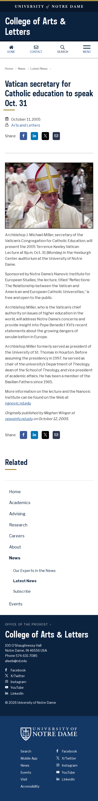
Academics (19, 502)
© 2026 (11, 702)
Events (15, 604)
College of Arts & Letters (35, 26)
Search (62, 52)
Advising (17, 513)
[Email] (56, 136)
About (15, 547)
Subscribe (22, 591)
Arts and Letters (25, 125)
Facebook (18, 670)
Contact (36, 52)
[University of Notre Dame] (49, 734)
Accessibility (30, 786)
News (22, 68)
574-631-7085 (26, 656)
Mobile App (29, 758)
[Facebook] (23, 136)
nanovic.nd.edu (18, 403)
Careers (16, 535)
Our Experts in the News (34, 571)
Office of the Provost (26, 624)
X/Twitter (17, 676)
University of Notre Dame (49, 6)
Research (18, 525)
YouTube (17, 687)
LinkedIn (16, 693)
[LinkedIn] (34, 136)
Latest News (39, 68)
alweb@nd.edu (16, 661)
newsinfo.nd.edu (19, 419)
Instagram (18, 682)
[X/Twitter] (45, 136)
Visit (24, 779)
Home (11, 52)
